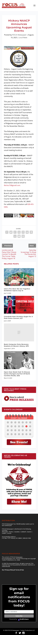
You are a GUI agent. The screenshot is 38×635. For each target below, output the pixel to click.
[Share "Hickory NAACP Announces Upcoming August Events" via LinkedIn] (27, 232)
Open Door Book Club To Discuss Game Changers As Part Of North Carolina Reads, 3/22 (17, 373)
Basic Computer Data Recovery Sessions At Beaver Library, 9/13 (16, 345)
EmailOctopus (24, 619)
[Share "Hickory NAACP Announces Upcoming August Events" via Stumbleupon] (15, 236)
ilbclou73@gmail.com (12, 185)
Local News (23, 37)
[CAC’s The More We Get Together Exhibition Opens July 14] (19, 277)
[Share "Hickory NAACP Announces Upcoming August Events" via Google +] (15, 232)
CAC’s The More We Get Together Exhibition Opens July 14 (17, 290)
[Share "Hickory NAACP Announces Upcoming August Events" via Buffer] (31, 232)
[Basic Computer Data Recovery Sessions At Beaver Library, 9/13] (19, 332)
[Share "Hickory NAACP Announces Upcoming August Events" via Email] (19, 236)
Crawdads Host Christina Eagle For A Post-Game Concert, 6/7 (18, 317)
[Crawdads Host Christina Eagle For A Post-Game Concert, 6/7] (19, 305)
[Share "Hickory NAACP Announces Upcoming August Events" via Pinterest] (23, 232)
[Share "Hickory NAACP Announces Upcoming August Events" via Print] (23, 236)
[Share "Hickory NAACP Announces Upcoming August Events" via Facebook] (7, 232)
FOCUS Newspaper (19, 35)
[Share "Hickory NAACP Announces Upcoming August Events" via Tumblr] (19, 232)
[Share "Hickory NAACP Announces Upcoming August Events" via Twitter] (11, 232)
